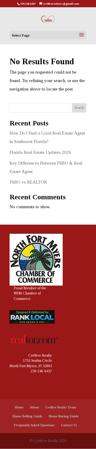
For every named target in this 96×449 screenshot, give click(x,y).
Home (19, 407)
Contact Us (69, 425)
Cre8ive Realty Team (60, 407)
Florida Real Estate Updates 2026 (40, 152)
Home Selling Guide (27, 416)
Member (30, 288)
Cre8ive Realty (40, 355)
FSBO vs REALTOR (28, 182)
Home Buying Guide (64, 416)
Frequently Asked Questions (34, 425)
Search (79, 107)
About (34, 407)
